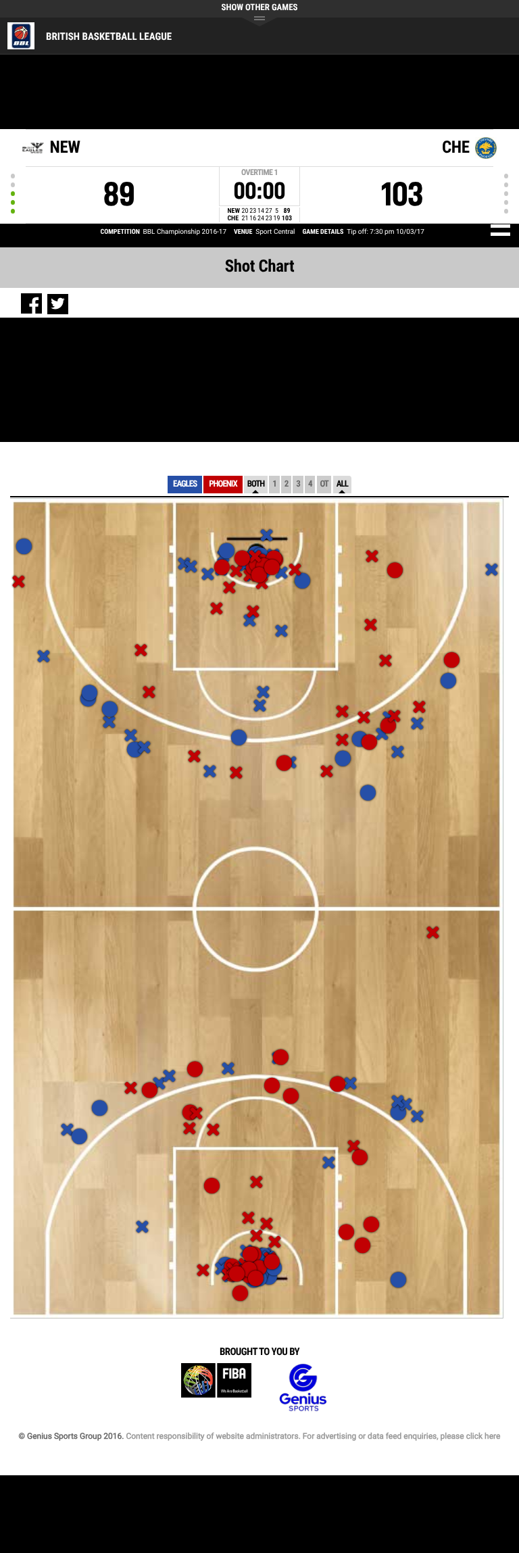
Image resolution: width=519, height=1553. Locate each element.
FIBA (216, 1387)
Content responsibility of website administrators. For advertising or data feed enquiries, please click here (313, 1436)
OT (324, 484)
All (342, 484)
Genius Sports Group (303, 1387)
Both (256, 484)
